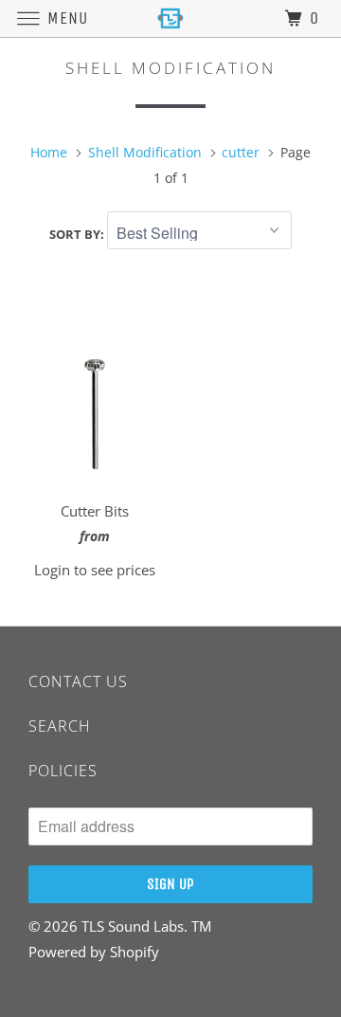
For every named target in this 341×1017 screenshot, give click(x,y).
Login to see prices (94, 569)
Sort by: (78, 234)
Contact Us (78, 681)
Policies (63, 770)
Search (59, 726)
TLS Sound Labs (132, 926)
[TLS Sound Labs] (170, 18)
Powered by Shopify (93, 951)
